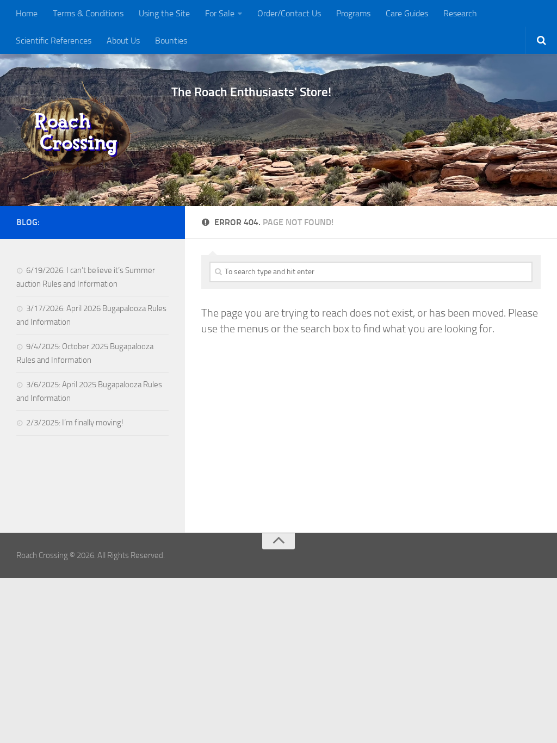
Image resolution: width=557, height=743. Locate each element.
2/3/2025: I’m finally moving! (74, 423)
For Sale (219, 13)
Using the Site (164, 13)
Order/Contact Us (289, 13)
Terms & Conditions (88, 13)
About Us (123, 40)
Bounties (171, 40)
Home (27, 13)
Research (460, 13)
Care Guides (407, 13)
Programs (353, 13)
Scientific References (53, 40)
